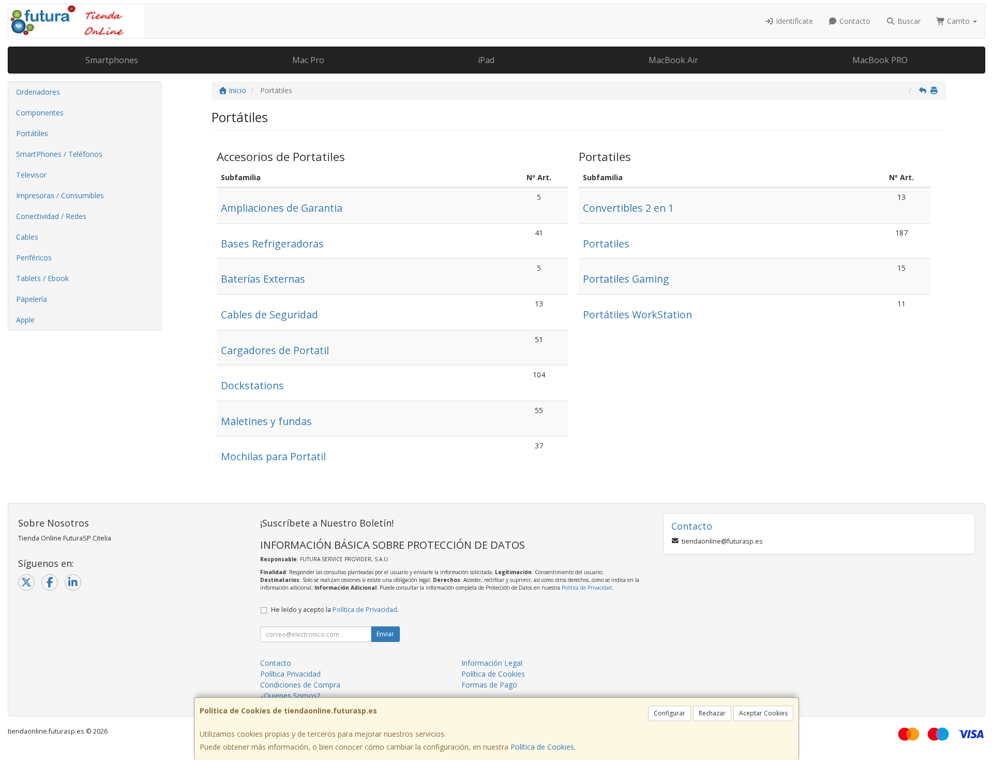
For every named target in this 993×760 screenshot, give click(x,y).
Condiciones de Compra (300, 685)
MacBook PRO (880, 60)
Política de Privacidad (587, 587)
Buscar (908, 21)
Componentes (40, 113)
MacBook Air (673, 60)
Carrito (958, 21)
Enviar (385, 634)
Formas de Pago (489, 685)
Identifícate (793, 21)
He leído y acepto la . (335, 609)
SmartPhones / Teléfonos (59, 154)
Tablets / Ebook (42, 278)
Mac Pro (308, 60)
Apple (25, 320)
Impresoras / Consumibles (60, 195)
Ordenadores (38, 92)
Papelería (31, 299)
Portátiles (32, 133)
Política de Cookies (542, 747)
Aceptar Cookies (763, 713)
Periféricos (34, 257)
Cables (27, 237)
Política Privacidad (290, 674)
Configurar (669, 713)
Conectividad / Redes (51, 216)
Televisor (31, 175)
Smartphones (111, 60)
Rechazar (712, 713)
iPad (486, 60)
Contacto (853, 21)
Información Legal (491, 663)
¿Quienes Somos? (290, 695)
